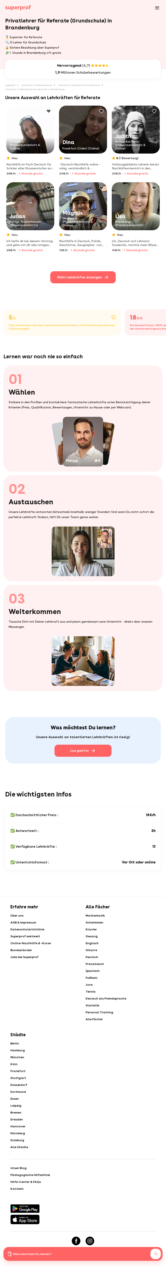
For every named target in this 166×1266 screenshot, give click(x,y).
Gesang (92, 936)
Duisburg (17, 1140)
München (17, 1057)
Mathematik (95, 915)
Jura (89, 984)
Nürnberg (17, 1133)
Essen (14, 1098)
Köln (14, 1064)
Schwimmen (94, 922)
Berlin (14, 1043)
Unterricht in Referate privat (36, 85)
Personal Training (99, 1012)
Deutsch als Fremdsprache (106, 998)
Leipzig (15, 1105)
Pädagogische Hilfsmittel (30, 1175)
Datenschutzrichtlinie (27, 929)
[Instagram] (90, 1241)
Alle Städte (19, 1147)
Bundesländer (21, 950)
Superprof (10, 85)
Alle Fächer (94, 1019)
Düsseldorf (18, 1085)
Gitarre (91, 950)
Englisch (92, 943)
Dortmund (18, 1091)
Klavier (91, 929)
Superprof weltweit (25, 936)
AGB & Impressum (23, 922)
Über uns (17, 915)
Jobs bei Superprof (24, 957)
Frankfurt (18, 1071)
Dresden (16, 1119)
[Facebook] (76, 1241)
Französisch (95, 964)
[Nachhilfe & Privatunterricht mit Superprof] (18, 7)
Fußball (91, 977)
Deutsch (92, 957)
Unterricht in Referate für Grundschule (79, 85)
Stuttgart (18, 1078)
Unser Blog (18, 1168)
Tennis (91, 991)
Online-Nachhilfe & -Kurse (30, 943)
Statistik (92, 1005)
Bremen (15, 1112)
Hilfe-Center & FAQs (25, 1182)
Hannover (18, 1126)
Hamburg (17, 1050)
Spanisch (93, 971)
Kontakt (17, 1188)
